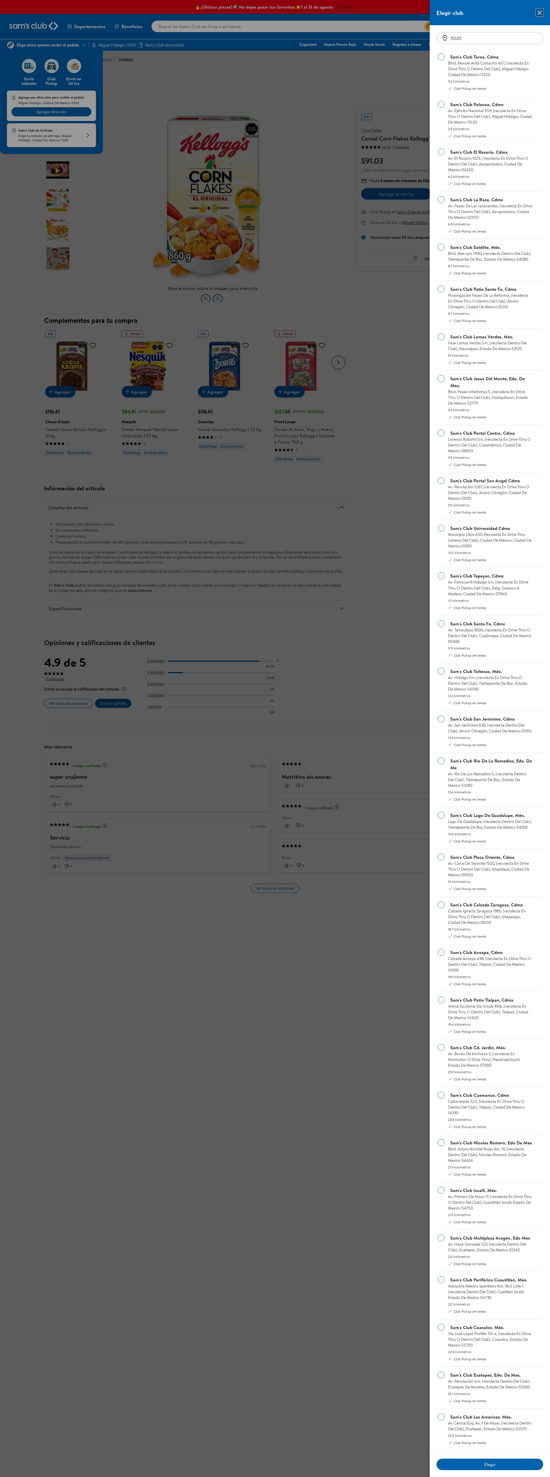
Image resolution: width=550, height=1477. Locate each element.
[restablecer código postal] (444, 38)
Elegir (490, 1464)
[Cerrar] (539, 12)
